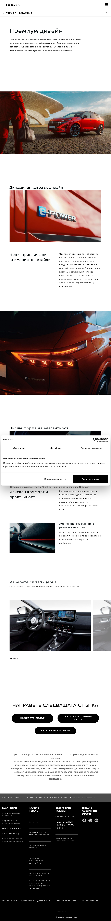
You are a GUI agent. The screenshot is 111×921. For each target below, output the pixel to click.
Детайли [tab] (55, 448)
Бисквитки (61, 911)
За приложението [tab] (92, 448)
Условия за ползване (67, 901)
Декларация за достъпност (35, 901)
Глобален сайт (9, 901)
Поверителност (90, 901)
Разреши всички (90, 479)
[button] (106, 4)
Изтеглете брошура (55, 730)
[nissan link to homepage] (11, 4)
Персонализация (53, 479)
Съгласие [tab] (19, 448)
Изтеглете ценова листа (78, 718)
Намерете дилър (32, 718)
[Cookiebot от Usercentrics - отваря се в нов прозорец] (95, 440)
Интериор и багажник (17, 13)
